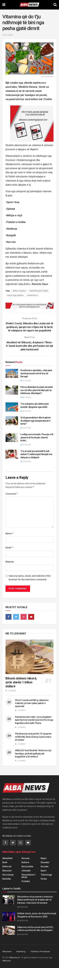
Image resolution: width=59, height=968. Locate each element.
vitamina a (32, 295)
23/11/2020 (7, 35)
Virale (44, 879)
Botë (4, 862)
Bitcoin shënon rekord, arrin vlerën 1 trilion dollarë (21, 682)
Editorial (6, 866)
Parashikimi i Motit (28, 876)
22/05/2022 (26, 461)
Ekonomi (7, 870)
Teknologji (46, 874)
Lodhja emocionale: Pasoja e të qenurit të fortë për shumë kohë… (36, 437)
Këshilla (6, 879)
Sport (43, 870)
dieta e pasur (19, 291)
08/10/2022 (26, 397)
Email (9, 547)
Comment (12, 493)
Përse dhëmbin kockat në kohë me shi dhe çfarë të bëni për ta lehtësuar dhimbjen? (36, 390)
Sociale (44, 866)
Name (10, 533)
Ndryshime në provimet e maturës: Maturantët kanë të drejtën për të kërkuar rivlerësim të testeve (35, 899)
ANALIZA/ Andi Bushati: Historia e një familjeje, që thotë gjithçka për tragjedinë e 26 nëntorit (33, 753)
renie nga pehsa (15, 295)
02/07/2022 (26, 428)
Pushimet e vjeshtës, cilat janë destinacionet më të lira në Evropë (36, 373)
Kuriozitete (27, 866)
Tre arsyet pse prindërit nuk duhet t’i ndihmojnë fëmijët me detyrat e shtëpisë (36, 454)
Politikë (26, 881)
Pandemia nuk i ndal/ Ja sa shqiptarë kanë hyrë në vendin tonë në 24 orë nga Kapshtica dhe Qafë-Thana (34, 720)
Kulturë (25, 862)
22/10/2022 (26, 381)
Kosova (25, 858)
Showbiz (45, 862)
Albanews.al (14, 957)
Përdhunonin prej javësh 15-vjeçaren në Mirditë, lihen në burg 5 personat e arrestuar (33, 736)
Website (10, 562)
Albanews (6, 951)
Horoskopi (8, 874)
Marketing (21, 951)
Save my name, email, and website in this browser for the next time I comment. (30, 578)
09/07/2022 (26, 411)
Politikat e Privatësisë (40, 951)
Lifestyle (26, 870)
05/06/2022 (26, 445)
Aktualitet (7, 858)
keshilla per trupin (39, 291)
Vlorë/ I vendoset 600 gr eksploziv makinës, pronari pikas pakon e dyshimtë (31, 703)
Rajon (44, 858)
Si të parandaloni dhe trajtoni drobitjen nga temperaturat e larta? (35, 420)
